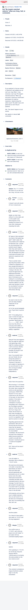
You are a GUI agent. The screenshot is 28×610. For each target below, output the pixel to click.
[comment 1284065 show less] (6, 184)
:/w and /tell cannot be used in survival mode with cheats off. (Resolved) (15, 155)
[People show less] (3, 18)
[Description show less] (3, 83)
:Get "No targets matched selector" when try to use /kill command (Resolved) (15, 170)
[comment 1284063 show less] (6, 211)
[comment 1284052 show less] (6, 565)
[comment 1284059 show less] (6, 377)
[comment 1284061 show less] (6, 295)
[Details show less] (3, 47)
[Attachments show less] (3, 121)
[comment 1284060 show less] (6, 335)
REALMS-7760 (18, 6)
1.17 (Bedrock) (17, 78)
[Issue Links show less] (3, 146)
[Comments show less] (3, 179)
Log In (25, 2)
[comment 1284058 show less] (6, 454)
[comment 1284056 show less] (6, 525)
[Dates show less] (3, 30)
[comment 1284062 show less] (6, 232)
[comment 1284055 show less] (6, 542)
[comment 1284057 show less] (6, 508)
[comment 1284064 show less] (6, 198)
